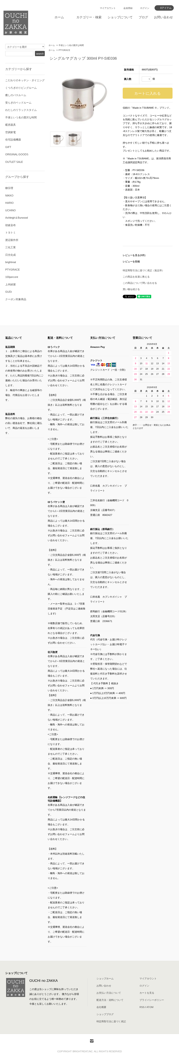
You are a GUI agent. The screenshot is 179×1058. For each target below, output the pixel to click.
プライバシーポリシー (151, 1000)
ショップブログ (105, 1014)
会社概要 (101, 1007)
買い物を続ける (131, 289)
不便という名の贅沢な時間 (71, 45)
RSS (141, 1007)
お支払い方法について (108, 992)
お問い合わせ (163, 17)
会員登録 (128, 8)
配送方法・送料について (109, 1000)
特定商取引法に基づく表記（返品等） (143, 270)
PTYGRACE (64, 50)
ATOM (149, 1007)
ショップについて (120, 17)
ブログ (143, 17)
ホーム (59, 17)
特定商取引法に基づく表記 (111, 1021)
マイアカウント (108, 8)
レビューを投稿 (131, 261)
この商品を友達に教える (136, 276)
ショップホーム (105, 978)
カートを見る (146, 992)
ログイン (144, 8)
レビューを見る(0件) (134, 255)
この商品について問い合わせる (140, 283)
